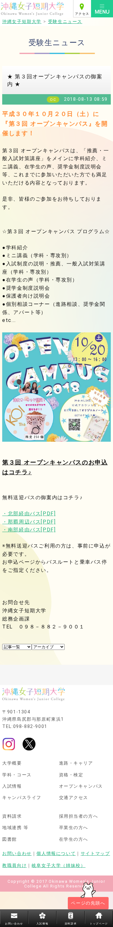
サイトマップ (95, 853)
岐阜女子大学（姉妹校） (59, 865)
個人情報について (56, 853)
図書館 (9, 839)
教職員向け (14, 865)
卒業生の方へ (74, 828)
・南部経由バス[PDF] (29, 530)
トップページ (99, 923)
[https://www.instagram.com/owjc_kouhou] (8, 744)
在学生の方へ (74, 839)
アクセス (82, 13)
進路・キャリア (76, 763)
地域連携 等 (15, 828)
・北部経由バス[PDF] (29, 514)
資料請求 (12, 816)
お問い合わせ (17, 853)
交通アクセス (74, 798)
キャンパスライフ (21, 798)
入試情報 (12, 786)
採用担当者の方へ (78, 816)
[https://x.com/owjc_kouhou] (29, 744)
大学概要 (12, 763)
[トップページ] (36, 8)
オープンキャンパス (81, 786)
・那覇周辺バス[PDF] (29, 522)
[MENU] (102, 8)
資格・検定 (71, 775)
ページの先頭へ (88, 903)
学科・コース (17, 775)
